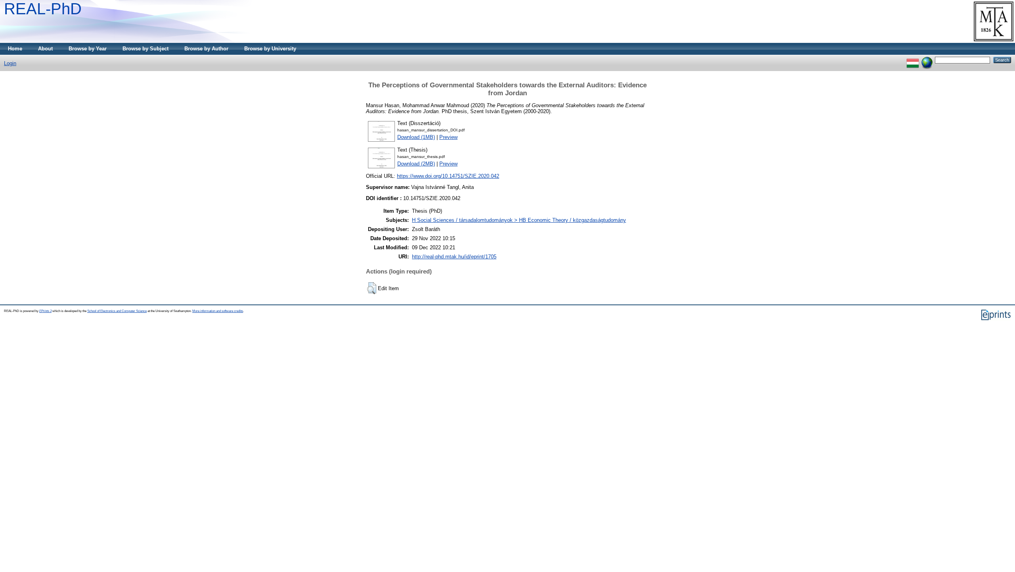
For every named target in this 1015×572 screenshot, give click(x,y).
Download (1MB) (416, 137)
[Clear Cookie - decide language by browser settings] (927, 60)
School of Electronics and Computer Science (117, 311)
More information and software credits (217, 311)
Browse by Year (88, 49)
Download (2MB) (416, 164)
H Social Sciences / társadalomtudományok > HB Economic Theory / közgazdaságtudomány (519, 220)
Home (15, 49)
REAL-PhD (43, 8)
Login (10, 63)
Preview (448, 137)
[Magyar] (912, 60)
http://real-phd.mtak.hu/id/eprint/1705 (454, 257)
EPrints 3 (45, 311)
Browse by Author (206, 49)
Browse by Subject (146, 49)
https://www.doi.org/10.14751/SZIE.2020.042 (448, 176)
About (45, 49)
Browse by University (270, 49)
